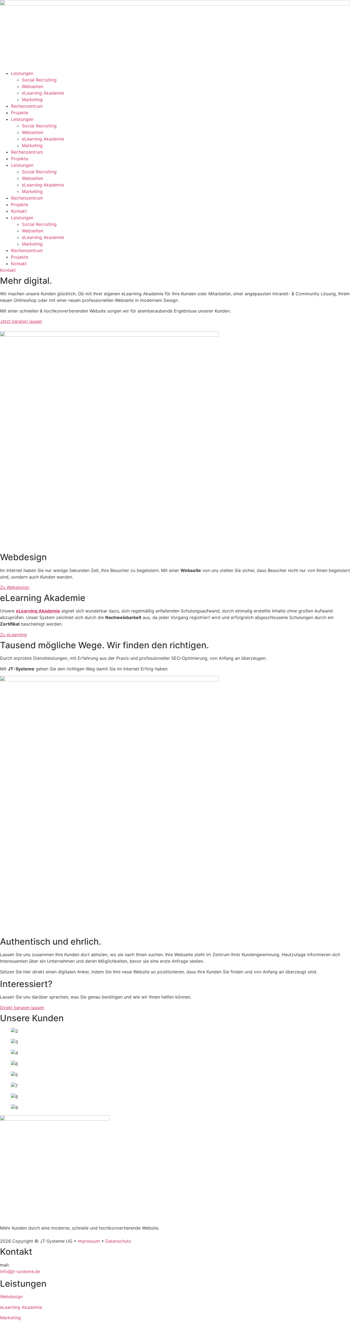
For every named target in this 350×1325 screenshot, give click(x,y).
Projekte (19, 112)
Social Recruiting (39, 80)
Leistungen (22, 73)
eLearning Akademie (43, 93)
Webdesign (11, 1296)
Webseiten (32, 86)
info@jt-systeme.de (20, 1271)
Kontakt (19, 211)
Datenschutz (118, 1241)
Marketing (32, 99)
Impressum (89, 1241)
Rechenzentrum (27, 106)
